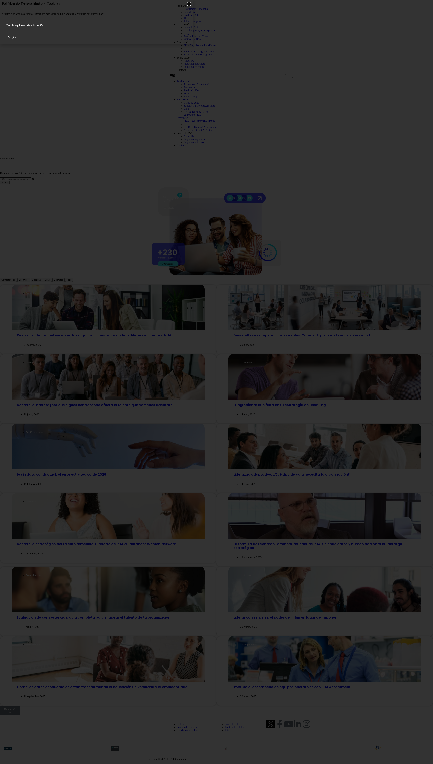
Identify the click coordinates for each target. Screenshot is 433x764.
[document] (216, 382)
